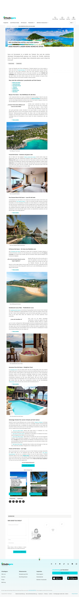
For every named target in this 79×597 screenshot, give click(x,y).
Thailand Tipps (26, 455)
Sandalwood (15, 88)
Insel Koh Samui (21, 69)
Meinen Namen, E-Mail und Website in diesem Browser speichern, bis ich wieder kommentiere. (17, 548)
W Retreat (15, 87)
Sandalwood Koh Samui (15, 310)
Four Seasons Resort (16, 85)
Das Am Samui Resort (18, 430)
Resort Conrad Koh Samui (30, 156)
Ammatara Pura (15, 90)
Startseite (9, 26)
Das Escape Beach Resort (18, 436)
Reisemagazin (15, 26)
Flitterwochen (12, 381)
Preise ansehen (15, 119)
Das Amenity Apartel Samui (18, 433)
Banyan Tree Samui (16, 82)
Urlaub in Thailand (39, 422)
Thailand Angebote (27, 465)
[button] (65, 573)
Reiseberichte (19, 63)
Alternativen (15, 91)
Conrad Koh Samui (16, 84)
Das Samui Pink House (17, 444)
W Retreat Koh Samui (15, 251)
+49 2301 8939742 (32, 590)
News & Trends (11, 63)
